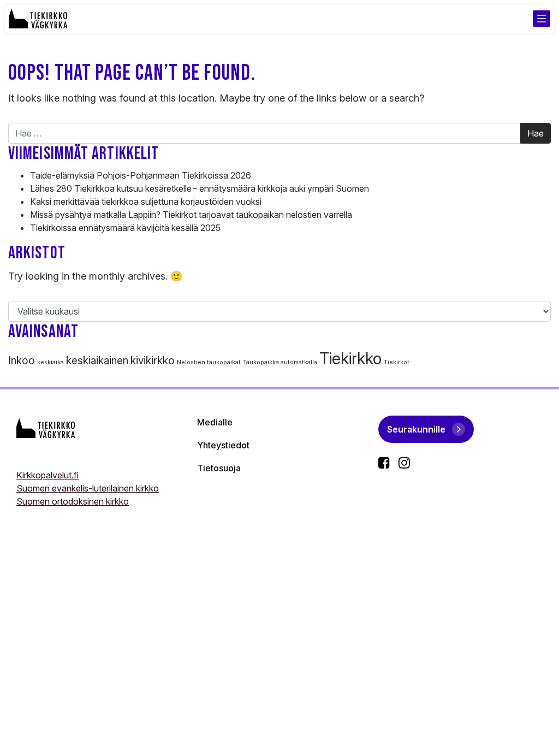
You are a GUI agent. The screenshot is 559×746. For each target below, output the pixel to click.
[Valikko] (541, 18)
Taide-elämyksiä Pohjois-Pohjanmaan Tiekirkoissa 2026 (141, 175)
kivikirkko (152, 360)
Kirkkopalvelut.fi (47, 475)
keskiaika (50, 362)
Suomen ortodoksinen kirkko (72, 501)
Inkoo (21, 360)
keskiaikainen (97, 360)
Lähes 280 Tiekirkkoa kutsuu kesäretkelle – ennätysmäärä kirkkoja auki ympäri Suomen (200, 188)
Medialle (215, 422)
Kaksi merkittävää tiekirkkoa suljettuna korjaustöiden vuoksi (145, 201)
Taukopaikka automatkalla (280, 362)
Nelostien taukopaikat (209, 362)
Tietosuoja (219, 468)
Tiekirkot (396, 362)
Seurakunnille (416, 429)
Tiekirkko (350, 358)
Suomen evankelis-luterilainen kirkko (87, 488)
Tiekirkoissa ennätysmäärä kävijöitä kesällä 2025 (125, 227)
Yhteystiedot (223, 445)
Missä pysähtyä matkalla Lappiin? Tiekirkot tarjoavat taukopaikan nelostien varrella (191, 214)
